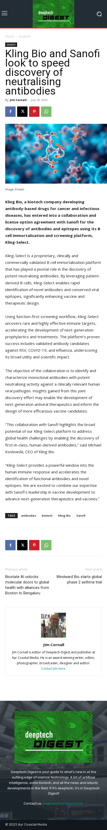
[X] (22, 111)
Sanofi (80, 515)
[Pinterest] (34, 111)
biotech (24, 36)
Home (9, 36)
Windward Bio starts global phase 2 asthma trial (79, 579)
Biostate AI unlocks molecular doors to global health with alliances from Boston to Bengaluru (27, 584)
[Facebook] (10, 111)
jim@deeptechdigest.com (63, 803)
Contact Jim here (53, 668)
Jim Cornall (18, 100)
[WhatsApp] (46, 111)
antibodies (28, 515)
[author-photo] (53, 637)
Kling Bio (64, 515)
